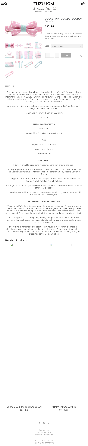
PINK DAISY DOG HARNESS (64, 407)
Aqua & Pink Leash (40, 144)
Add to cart (66, 56)
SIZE (47, 46)
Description (10, 86)
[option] (24, 329)
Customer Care (44, 432)
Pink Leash (41, 153)
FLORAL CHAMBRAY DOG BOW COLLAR (24, 407)
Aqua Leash (40, 149)
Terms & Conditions (44, 435)
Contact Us (44, 430)
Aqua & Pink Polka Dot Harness (40, 133)
